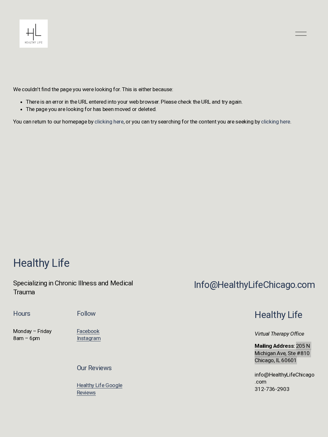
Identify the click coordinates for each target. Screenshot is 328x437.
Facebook (88, 331)
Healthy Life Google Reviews (99, 388)
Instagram (89, 338)
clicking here (109, 121)
